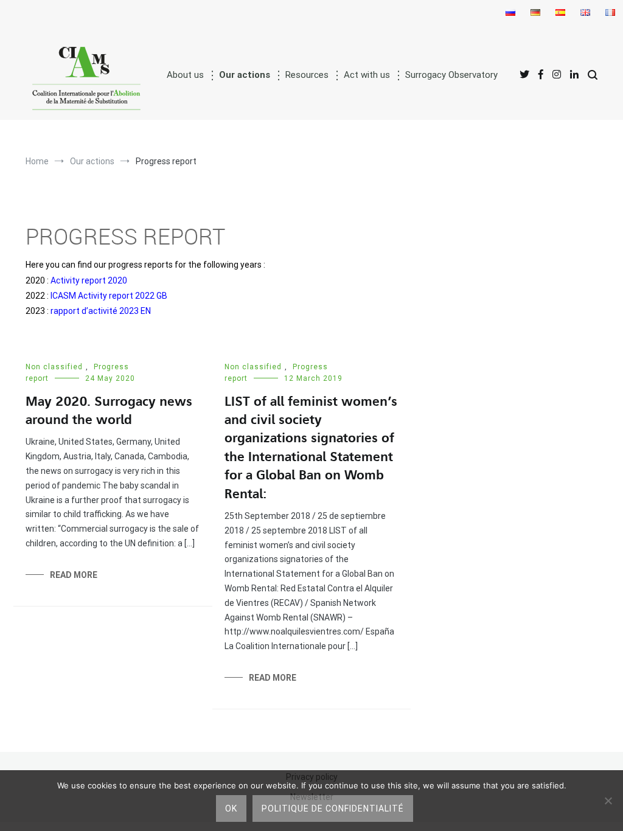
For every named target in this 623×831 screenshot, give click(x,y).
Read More (73, 575)
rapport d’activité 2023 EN (100, 311)
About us (185, 74)
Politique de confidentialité (333, 808)
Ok (231, 808)
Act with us (367, 74)
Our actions (244, 74)
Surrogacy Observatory (451, 74)
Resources (307, 74)
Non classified (54, 367)
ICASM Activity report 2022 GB (108, 296)
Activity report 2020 (88, 280)
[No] (608, 800)
